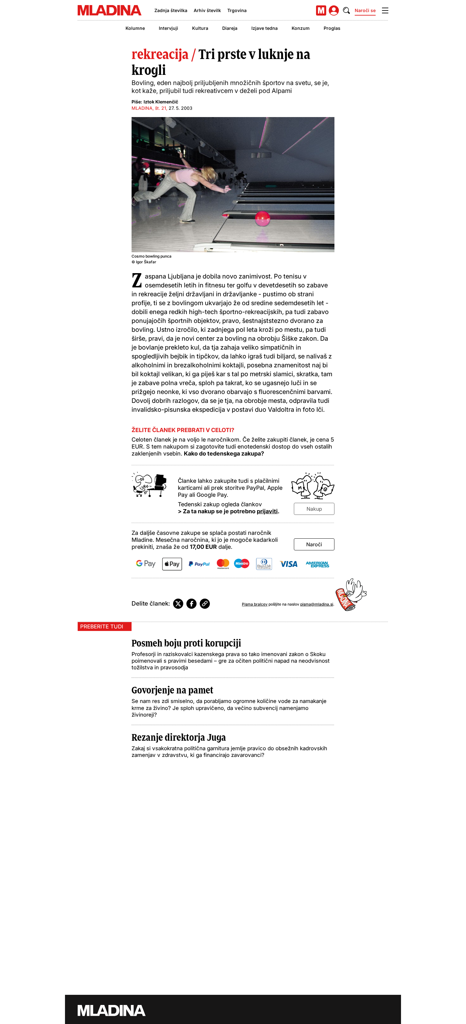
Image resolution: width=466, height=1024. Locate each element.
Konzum (301, 28)
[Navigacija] (385, 10)
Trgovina (237, 10)
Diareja (229, 28)
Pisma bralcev (255, 604)
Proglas (332, 28)
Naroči (314, 544)
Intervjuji (168, 28)
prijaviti (267, 511)
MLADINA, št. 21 (149, 108)
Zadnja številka (170, 10)
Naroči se (365, 10)
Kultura (200, 28)
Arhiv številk (207, 10)
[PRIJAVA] (334, 10)
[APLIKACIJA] (321, 10)
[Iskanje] (346, 10)
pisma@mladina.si (316, 604)
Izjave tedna (264, 28)
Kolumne (135, 28)
